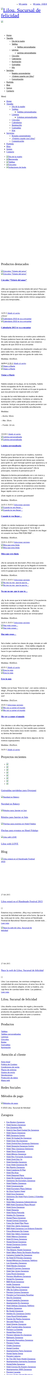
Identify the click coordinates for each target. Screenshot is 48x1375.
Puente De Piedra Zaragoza (18, 1319)
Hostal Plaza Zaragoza (16, 1218)
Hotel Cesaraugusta (14, 1186)
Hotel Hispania (12, 1210)
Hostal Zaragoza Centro (16, 1244)
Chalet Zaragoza (13, 1345)
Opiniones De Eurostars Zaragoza (20, 1181)
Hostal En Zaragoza (14, 1279)
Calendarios (16, 59)
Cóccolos (15, 56)
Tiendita (9, 38)
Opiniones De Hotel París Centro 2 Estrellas (24, 1197)
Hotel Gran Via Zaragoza (16, 1141)
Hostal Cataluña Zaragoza (17, 1300)
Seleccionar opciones (22, 505)
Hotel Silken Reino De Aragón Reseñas (22, 1252)
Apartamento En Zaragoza (17, 1303)
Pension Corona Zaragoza (17, 1292)
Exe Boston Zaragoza (15, 1122)
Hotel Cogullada (13, 1247)
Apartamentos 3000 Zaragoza (19, 1369)
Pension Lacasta (13, 1372)
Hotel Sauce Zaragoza (15, 1133)
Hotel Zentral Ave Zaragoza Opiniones (22, 1143)
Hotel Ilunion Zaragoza (16, 1125)
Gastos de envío (8, 1072)
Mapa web (5, 1080)
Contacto (10, 91)
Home (8, 35)
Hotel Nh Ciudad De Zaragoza (19, 1178)
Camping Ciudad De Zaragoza (19, 1255)
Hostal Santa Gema (14, 1353)
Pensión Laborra (13, 1356)
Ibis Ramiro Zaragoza (15, 1167)
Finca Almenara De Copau (17, 1231)
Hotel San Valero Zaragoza (17, 1234)
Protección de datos (9, 1078)
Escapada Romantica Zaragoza (19, 1340)
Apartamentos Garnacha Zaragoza (21, 1361)
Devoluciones (6, 1075)
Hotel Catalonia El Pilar (16, 1170)
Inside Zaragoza (13, 1284)
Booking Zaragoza (14, 1308)
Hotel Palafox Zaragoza (16, 1183)
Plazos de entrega (8, 1070)
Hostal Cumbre (12, 1348)
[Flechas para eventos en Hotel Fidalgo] (24, 823)
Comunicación (17, 79)
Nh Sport (10, 1199)
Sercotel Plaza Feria (14, 1321)
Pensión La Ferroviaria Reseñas (20, 1295)
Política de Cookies (9, 1064)
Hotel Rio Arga (12, 1173)
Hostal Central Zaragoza (16, 1220)
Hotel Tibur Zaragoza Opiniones (19, 1149)
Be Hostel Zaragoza (14, 1311)
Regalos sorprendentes (21, 73)
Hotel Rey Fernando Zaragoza (19, 1157)
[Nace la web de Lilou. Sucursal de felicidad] (24, 944)
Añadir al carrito (13, 313)
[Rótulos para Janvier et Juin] (24, 810)
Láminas (15, 50)
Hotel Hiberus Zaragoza (16, 1236)
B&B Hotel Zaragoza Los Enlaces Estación (24, 1228)
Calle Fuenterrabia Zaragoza (18, 1327)
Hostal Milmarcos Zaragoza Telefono (21, 1260)
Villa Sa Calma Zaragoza (16, 1290)
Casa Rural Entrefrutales (16, 1316)
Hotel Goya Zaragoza (15, 1207)
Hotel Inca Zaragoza (15, 1194)
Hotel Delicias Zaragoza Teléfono (20, 1306)
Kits (13, 68)
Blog (8, 85)
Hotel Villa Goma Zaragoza (17, 1287)
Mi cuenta (23, 4)
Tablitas (15, 44)
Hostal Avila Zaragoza (15, 1364)
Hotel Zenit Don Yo (14, 1159)
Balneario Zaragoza (14, 1337)
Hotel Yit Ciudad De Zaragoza (18, 1138)
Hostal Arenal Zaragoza (16, 1242)
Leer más (5, 923)
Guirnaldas (16, 65)
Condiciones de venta (10, 1067)
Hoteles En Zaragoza (15, 1215)
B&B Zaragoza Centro (15, 1135)
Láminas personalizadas (26, 53)
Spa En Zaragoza (13, 1298)
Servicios (10, 71)
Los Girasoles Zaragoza (16, 1263)
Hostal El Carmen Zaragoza (18, 1268)
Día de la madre (18, 41)
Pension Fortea (12, 1343)
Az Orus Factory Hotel (15, 1191)
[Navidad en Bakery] (24, 797)
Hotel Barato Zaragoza (16, 1266)
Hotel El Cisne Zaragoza (16, 1239)
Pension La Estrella (14, 1329)
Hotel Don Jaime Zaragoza (17, 1226)
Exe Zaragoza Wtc (14, 1127)
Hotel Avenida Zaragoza (16, 1162)
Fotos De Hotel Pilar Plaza (17, 1223)
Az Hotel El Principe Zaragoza (19, 1258)
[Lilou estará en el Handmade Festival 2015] (24, 875)
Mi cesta (40, 4)
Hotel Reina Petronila (15, 1212)
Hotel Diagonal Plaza (15, 1175)
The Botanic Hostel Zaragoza (18, 1250)
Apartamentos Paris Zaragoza (19, 1351)
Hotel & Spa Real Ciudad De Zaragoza (22, 1130)
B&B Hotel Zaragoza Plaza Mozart (20, 1204)
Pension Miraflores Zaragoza (18, 1276)
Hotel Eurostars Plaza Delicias (19, 1189)
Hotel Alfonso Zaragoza (16, 1154)
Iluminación (16, 62)
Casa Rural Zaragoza (15, 1274)
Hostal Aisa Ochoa (14, 1332)
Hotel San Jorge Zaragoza (17, 1271)
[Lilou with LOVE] (24, 837)
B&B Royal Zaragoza (15, 1282)
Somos (9, 88)
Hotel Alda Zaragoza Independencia (21, 1202)
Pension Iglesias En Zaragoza (19, 1335)
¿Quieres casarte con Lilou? (23, 76)
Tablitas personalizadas (26, 47)
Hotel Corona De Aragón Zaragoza (21, 1367)
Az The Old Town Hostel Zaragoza (20, 1359)
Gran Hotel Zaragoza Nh (16, 1165)
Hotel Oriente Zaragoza (16, 1324)
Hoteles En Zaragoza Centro (18, 1314)
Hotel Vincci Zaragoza (15, 1151)
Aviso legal (5, 1062)
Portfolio (9, 82)
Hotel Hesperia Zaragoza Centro (20, 1146)
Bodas (3, 1042)
